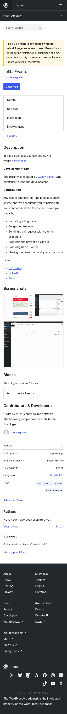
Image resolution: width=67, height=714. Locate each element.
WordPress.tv (13, 621)
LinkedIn (14, 273)
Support (12, 135)
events (58, 483)
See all (59, 526)
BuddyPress (12, 651)
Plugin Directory (12, 15)
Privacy (8, 592)
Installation (14, 117)
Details (11, 100)
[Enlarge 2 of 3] (59, 299)
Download (12, 86)
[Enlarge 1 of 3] (27, 299)
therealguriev (16, 77)
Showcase (41, 573)
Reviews (12, 108)
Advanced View (13, 500)
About (7, 573)
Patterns (40, 592)
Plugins (39, 586)
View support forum (15, 552)
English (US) (57, 475)
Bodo (15, 666)
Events (39, 609)
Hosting (8, 586)
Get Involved (43, 603)
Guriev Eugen (46, 176)
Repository (15, 268)
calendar (47, 483)
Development (15, 126)
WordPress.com (15, 633)
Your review (10, 526)
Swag (40, 621)
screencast (19, 161)
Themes (40, 580)
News (7, 580)
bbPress (10, 645)
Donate (41, 615)
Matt (8, 639)
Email (12, 278)
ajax (39, 483)
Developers (10, 615)
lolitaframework (54, 490)
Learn (6, 603)
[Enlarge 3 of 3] (59, 326)
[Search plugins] (39, 27)
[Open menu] (61, 5)
